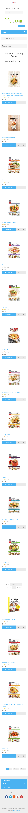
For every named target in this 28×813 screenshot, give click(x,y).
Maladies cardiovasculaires (10, 519)
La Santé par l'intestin (8, 662)
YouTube (17, 796)
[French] (13, 3)
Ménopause (5, 562)
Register (8, 8)
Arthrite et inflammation (9, 222)
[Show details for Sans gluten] (14, 165)
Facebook (6, 796)
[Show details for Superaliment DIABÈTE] (14, 604)
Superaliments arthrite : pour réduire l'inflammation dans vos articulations (12, 94)
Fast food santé (6, 350)
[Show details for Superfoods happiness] (14, 122)
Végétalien (5, 748)
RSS (14, 796)
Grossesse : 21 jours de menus (11, 392)
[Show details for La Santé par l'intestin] (14, 647)
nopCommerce (16, 810)
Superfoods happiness (8, 137)
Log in (13, 8)
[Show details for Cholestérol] (14, 250)
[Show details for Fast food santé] (14, 335)
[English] (15, 3)
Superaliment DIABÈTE (9, 619)
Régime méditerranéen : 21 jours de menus (12, 705)
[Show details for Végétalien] (14, 733)
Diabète (4, 307)
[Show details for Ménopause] (14, 547)
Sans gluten (5, 180)
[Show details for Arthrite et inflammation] (14, 207)
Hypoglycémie (6, 434)
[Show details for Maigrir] (14, 462)
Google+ (21, 796)
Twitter (10, 796)
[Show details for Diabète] (14, 292)
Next (24, 769)
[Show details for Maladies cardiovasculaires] (14, 504)
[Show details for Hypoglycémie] (14, 419)
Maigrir (4, 477)
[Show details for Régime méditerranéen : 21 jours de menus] (14, 689)
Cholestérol (5, 265)
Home (4, 38)
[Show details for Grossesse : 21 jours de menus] (14, 377)
